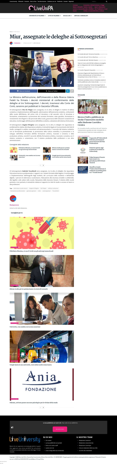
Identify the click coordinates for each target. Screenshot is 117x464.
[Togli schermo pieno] (4, 461)
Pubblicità (59, 1)
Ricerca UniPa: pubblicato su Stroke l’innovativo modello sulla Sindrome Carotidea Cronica (91, 121)
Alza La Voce (33, 1)
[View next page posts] (43, 165)
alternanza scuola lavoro (20, 188)
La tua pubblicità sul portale (54, 443)
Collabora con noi (51, 1)
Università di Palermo (36, 15)
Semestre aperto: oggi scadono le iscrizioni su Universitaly (96, 149)
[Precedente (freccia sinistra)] (0, 463)
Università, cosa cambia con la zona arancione (29, 156)
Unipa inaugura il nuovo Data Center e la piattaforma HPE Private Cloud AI (97, 160)
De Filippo (43, 188)
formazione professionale (18, 191)
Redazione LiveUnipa (85, 445)
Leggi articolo (83, 136)
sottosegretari (47, 191)
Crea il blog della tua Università (55, 450)
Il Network (20, 1)
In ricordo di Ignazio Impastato (86, 70)
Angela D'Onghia (34, 188)
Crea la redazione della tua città (88, 448)
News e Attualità (78, 7)
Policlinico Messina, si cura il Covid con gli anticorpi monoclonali (29, 149)
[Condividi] (2, 461)
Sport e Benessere (100, 7)
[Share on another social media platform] (72, 91)
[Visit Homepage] (41, 8)
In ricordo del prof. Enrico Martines (88, 57)
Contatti (65, 1)
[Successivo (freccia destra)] (2, 463)
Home (11, 31)
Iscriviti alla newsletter (85, 450)
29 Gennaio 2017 (27, 43)
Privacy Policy (40, 459)
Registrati (71, 1)
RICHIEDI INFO (60, 429)
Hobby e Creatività (89, 11)
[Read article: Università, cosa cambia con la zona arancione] (13, 157)
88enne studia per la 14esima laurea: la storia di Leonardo (61, 149)
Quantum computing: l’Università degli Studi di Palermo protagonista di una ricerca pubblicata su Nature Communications (92, 87)
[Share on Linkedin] (68, 91)
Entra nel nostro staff (52, 445)
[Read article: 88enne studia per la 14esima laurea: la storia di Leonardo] (47, 150)
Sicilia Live (66, 15)
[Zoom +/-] (6, 461)
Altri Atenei (17, 31)
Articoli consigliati (81, 15)
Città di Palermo (53, 15)
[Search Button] (106, 1)
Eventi (75, 11)
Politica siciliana (99, 11)
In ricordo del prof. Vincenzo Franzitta (88, 54)
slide (39, 191)
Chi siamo (48, 440)
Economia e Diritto (89, 5)
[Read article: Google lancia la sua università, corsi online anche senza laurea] (47, 157)
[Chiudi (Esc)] (0, 461)
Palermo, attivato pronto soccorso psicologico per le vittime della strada (34, 403)
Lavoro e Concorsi (78, 9)
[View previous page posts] (40, 165)
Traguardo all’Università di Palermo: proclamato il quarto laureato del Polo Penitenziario (98, 141)
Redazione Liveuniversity (86, 443)
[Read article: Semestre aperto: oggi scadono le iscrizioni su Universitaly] (83, 150)
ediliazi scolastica (53, 188)
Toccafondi (56, 191)
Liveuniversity (13, 1)
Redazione (17, 43)
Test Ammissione (42, 1)
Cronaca (75, 5)
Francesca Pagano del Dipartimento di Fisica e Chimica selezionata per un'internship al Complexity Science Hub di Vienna (91, 75)
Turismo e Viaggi (99, 5)
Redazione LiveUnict (85, 440)
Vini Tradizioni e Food (101, 9)
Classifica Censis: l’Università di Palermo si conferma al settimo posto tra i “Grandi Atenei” (97, 170)
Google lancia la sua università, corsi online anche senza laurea (61, 156)
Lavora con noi (50, 448)
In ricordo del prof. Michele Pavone (88, 60)
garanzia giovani (31, 191)
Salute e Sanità (88, 7)
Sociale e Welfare (89, 9)
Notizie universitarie (86, 49)
